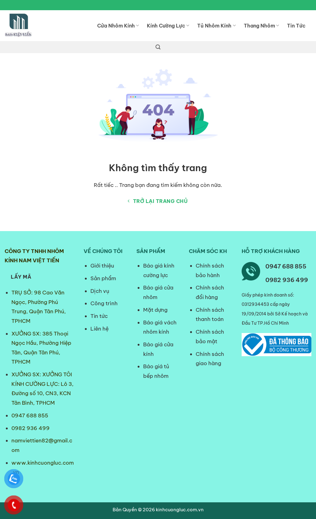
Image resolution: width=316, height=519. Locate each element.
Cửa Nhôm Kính (116, 26)
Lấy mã (21, 277)
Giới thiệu (102, 265)
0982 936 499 (30, 428)
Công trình (104, 303)
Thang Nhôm (259, 26)
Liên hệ (99, 328)
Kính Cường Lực (166, 26)
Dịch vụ (99, 291)
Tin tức (99, 316)
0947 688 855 (29, 415)
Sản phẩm (103, 278)
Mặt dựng (155, 309)
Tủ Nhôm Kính (214, 26)
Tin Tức (296, 26)
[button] (158, 47)
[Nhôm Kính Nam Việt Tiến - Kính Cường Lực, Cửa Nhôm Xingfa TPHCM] (46, 25)
